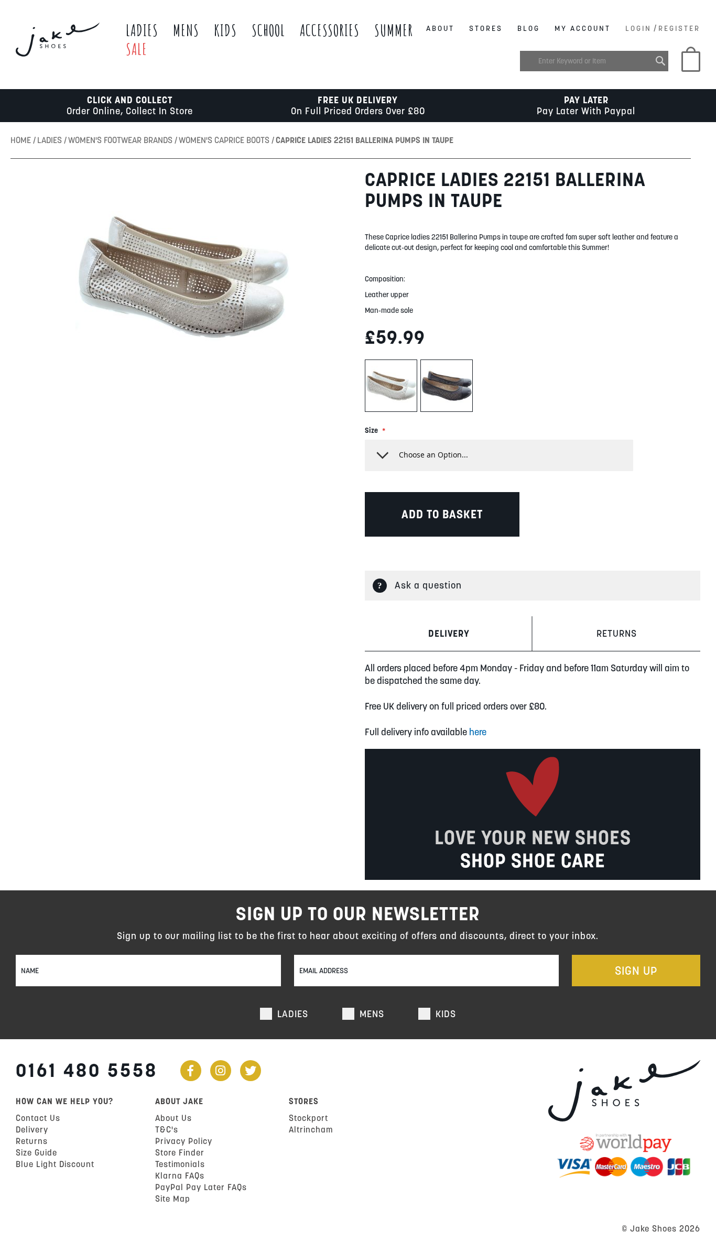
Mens (186, 30)
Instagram (220, 1070)
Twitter (250, 1070)
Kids (225, 30)
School (268, 30)
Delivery (449, 633)
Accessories (330, 30)
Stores (486, 28)
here (477, 732)
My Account (583, 28)
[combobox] (594, 61)
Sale (136, 49)
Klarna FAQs (179, 1175)
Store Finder (179, 1152)
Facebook (190, 1070)
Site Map (172, 1198)
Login (638, 28)
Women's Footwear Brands (121, 140)
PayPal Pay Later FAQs (201, 1187)
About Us (173, 1118)
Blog (528, 28)
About (440, 28)
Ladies (142, 30)
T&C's (166, 1129)
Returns (616, 633)
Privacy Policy (183, 1141)
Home (21, 140)
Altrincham (311, 1129)
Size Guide (36, 1152)
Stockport (308, 1118)
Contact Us (38, 1118)
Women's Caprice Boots (225, 140)
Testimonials (180, 1164)
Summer (393, 30)
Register (679, 28)
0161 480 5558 (87, 1070)
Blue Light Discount (55, 1164)
